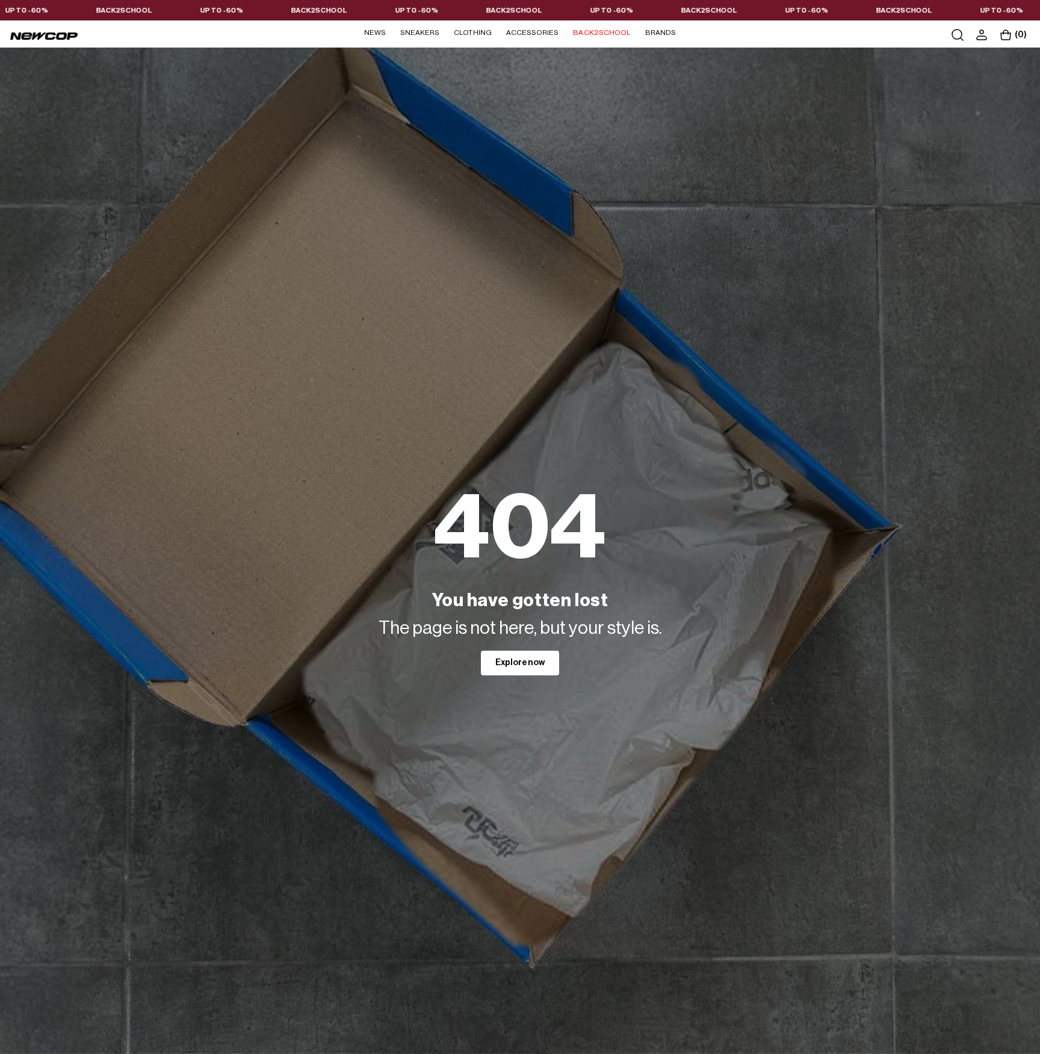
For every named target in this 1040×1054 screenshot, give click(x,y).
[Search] (957, 35)
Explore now (520, 663)
